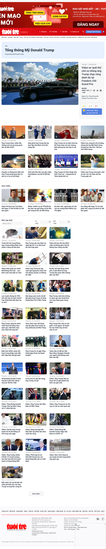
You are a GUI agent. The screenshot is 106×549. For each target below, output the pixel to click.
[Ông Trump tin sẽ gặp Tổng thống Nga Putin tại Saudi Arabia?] (36, 341)
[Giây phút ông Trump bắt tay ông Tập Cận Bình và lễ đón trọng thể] (40, 132)
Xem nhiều (6, 186)
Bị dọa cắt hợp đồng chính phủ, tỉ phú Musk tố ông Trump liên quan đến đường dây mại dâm (59, 272)
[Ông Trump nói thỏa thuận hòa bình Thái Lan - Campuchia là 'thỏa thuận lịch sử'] (66, 161)
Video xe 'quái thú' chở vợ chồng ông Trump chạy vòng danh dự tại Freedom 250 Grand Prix (92, 76)
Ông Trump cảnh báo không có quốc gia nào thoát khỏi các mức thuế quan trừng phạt (59, 299)
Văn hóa (85, 511)
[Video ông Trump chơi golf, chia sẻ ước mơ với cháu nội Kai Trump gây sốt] (92, 161)
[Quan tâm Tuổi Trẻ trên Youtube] (97, 519)
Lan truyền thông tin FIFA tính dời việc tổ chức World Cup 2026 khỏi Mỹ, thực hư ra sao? (11, 299)
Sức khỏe (87, 37)
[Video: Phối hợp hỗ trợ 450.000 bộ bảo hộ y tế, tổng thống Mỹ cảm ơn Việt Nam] (36, 445)
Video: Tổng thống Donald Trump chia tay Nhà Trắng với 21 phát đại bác (11, 406)
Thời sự (30, 511)
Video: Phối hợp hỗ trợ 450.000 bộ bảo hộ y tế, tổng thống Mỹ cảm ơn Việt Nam (35, 458)
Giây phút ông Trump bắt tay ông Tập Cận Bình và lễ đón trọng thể (38, 145)
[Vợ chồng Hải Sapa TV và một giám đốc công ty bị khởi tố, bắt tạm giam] (92, 195)
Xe (65, 511)
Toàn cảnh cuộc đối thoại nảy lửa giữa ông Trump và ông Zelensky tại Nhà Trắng (35, 326)
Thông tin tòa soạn (37, 531)
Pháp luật (43, 511)
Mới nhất (4, 37)
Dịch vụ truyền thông (70, 527)
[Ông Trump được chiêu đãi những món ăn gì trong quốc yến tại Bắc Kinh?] (13, 132)
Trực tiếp (16, 37)
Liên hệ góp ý (72, 529)
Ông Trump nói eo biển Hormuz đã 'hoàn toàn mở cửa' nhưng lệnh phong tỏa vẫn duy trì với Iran (66, 146)
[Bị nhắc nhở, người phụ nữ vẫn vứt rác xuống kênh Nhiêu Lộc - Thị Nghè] (66, 195)
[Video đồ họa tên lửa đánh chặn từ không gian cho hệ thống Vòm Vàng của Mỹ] (60, 233)
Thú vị (21, 37)
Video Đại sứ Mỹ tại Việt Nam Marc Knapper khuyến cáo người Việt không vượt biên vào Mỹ (59, 354)
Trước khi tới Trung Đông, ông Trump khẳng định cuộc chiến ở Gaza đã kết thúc (12, 245)
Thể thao (46, 37)
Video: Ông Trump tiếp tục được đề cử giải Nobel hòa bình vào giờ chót (59, 381)
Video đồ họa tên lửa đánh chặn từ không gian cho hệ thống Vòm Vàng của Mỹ (59, 245)
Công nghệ (94, 37)
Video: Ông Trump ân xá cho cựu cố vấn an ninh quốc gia (59, 405)
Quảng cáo (75, 32)
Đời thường (32, 37)
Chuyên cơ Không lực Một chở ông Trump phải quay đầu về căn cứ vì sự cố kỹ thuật (13, 174)
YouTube (54, 32)
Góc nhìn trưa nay (71, 37)
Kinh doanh (51, 511)
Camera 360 (81, 37)
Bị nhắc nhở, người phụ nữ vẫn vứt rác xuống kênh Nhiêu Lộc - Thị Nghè (65, 208)
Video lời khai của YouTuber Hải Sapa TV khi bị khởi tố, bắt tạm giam (13, 208)
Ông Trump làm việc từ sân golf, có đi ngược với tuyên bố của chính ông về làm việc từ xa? (59, 327)
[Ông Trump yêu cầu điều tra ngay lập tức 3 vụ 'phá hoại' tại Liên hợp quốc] (36, 233)
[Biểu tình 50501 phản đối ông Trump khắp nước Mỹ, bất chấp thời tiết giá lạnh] (12, 341)
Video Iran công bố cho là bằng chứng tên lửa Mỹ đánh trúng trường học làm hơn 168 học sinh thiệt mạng (92, 146)
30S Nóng (62, 37)
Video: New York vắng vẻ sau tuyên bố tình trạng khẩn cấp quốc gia (60, 457)
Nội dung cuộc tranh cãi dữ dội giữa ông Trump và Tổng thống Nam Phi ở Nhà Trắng (35, 298)
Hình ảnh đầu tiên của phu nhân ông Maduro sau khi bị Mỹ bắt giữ (39, 174)
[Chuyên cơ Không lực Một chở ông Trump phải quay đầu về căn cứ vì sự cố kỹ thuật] (13, 161)
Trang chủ (5, 511)
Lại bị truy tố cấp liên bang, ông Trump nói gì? (35, 380)
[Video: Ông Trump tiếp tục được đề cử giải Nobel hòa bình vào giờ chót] (60, 368)
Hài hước (56, 37)
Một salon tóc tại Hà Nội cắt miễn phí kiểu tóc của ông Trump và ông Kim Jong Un (12, 484)
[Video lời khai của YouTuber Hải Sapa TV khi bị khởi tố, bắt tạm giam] (13, 195)
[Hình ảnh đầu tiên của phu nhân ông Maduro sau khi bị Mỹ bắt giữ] (40, 161)
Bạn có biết (39, 37)
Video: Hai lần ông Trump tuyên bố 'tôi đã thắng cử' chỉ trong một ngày (11, 432)
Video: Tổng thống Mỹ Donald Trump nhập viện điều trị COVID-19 (58, 432)
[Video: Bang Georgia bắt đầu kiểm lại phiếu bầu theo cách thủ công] (36, 419)
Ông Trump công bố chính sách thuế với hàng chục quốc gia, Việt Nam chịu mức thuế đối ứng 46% (11, 327)
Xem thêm (36, 494)
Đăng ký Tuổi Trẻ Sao (93, 31)
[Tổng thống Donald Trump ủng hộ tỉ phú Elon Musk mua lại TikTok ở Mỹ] (12, 368)
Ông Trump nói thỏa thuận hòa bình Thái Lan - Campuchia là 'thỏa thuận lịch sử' (65, 174)
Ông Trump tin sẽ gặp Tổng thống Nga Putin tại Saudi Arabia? (35, 353)
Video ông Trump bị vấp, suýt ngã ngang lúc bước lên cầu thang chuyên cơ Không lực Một (35, 272)
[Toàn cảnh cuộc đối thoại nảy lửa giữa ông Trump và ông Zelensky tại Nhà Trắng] (36, 313)
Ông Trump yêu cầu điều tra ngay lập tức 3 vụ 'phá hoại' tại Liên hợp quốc (35, 245)
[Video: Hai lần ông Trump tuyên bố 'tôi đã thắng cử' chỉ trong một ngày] (12, 419)
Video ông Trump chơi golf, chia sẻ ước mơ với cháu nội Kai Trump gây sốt (92, 174)
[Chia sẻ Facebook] (94, 90)
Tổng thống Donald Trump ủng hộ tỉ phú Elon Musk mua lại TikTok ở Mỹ (11, 381)
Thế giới (26, 37)
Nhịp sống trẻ (76, 511)
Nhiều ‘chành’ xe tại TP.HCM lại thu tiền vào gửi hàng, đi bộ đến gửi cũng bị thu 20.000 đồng (39, 208)
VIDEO (24, 32)
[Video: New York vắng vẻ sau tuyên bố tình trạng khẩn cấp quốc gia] (60, 445)
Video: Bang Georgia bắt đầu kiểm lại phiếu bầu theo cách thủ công (35, 432)
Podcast (44, 32)
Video (25, 511)
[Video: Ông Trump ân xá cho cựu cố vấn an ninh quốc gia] (60, 394)
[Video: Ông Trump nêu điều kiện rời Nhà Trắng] (36, 394)
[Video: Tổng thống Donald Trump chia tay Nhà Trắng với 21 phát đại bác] (12, 394)
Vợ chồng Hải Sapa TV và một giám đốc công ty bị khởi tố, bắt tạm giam (92, 208)
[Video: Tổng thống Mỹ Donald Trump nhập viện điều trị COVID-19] (60, 419)
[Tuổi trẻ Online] (16, 526)
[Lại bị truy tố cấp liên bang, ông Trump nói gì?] (36, 368)
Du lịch (69, 511)
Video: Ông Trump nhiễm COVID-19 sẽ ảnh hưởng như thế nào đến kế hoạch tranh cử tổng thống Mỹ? (11, 458)
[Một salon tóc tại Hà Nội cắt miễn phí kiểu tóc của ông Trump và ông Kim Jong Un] (12, 472)
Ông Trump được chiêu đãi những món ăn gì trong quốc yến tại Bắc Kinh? (12, 145)
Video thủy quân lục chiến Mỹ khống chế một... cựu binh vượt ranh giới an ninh (11, 271)
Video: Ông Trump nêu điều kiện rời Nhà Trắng (35, 405)
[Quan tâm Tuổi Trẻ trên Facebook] (102, 519)
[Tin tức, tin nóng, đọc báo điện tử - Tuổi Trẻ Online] (11, 32)
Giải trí (51, 37)
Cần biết (64, 32)
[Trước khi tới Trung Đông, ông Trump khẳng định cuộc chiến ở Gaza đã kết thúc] (12, 233)
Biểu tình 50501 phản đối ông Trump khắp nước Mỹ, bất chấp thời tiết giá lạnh (11, 353)
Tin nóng (10, 37)
